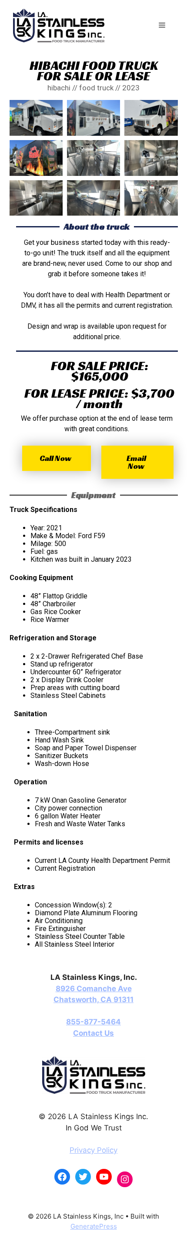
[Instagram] (125, 1179)
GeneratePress (93, 1226)
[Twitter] (83, 1177)
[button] (56, 458)
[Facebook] (62, 1177)
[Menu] (162, 25)
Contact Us (93, 1033)
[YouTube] (104, 1177)
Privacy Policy (93, 1150)
